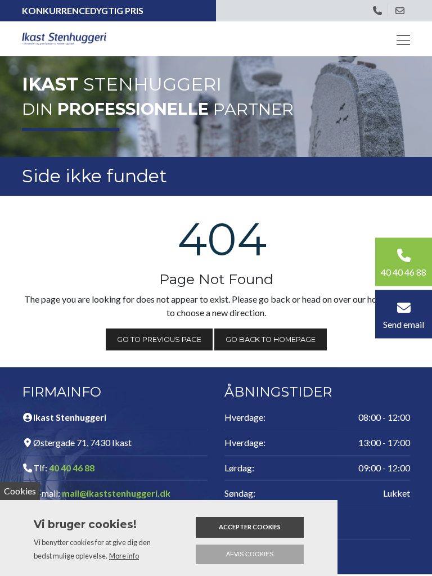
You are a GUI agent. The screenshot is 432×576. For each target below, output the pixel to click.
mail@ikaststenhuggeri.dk (116, 493)
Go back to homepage (271, 339)
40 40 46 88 (71, 467)
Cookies (20, 490)
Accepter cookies (250, 526)
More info (124, 555)
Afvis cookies (249, 554)
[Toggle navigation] (400, 38)
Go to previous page (159, 339)
